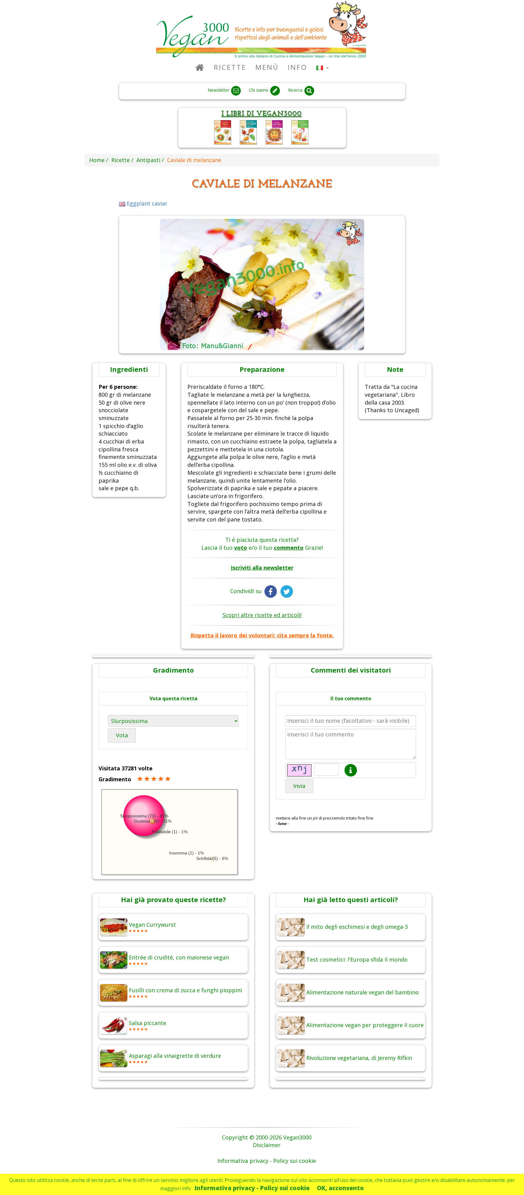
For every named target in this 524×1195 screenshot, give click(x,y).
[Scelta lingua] (322, 67)
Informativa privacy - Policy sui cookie (252, 1188)
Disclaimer (266, 1145)
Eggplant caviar (146, 203)
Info (297, 67)
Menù (267, 67)
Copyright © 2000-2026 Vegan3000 (266, 1137)
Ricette (230, 67)
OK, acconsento (340, 1188)
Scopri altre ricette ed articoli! (262, 615)
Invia (299, 785)
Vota (122, 735)
